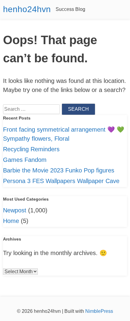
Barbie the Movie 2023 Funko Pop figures (58, 170)
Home (11, 221)
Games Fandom (25, 159)
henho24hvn (27, 9)
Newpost (14, 210)
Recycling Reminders (31, 149)
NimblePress (98, 311)
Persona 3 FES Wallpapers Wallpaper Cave (61, 181)
